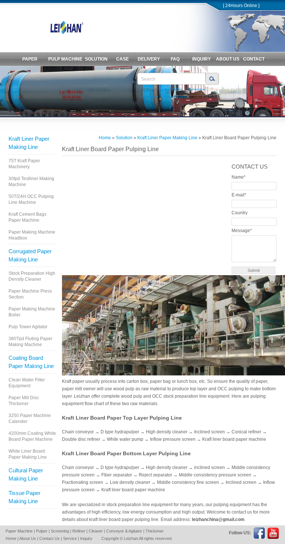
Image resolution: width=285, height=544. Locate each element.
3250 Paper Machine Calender (30, 418)
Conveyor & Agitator (124, 531)
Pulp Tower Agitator (28, 326)
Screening (60, 531)
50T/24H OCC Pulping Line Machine (31, 199)
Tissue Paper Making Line (24, 497)
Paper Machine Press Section (30, 294)
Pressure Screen (175, 96)
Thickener (154, 531)
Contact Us (49, 538)
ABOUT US (227, 59)
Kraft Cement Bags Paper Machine (27, 217)
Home (105, 137)
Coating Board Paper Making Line (31, 362)
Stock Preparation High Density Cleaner (32, 276)
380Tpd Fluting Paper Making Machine (30, 341)
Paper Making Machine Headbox (32, 235)
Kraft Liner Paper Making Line (29, 143)
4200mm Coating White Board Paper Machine (32, 436)
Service (70, 538)
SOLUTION (96, 59)
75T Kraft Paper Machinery (24, 163)
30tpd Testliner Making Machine (31, 181)
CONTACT (254, 59)
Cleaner (96, 531)
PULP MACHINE (65, 59)
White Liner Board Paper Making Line (28, 454)
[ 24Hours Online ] (241, 5)
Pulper (42, 531)
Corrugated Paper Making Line (30, 255)
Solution (124, 137)
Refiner (78, 531)
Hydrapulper (197, 89)
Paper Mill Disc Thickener (24, 400)
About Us (27, 538)
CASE (122, 59)
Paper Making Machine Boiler (32, 311)
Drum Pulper (149, 96)
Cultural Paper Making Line (26, 474)
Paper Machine (172, 89)
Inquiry (86, 538)
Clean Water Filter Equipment (27, 382)
